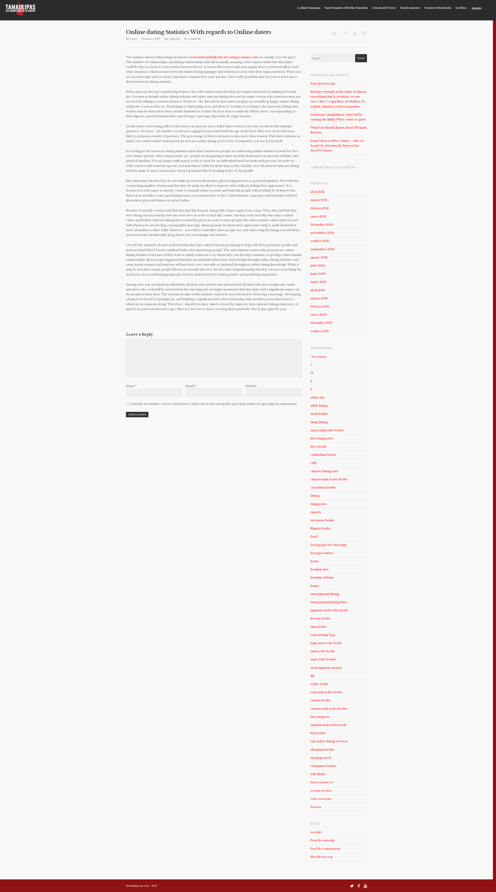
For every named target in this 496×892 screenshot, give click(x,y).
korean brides (320, 618)
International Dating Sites (328, 602)
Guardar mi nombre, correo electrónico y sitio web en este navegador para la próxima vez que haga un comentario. (214, 404)
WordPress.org (321, 857)
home (314, 561)
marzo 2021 (318, 200)
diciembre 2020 (321, 224)
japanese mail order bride (329, 610)
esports (315, 512)
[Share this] (345, 34)
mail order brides (323, 659)
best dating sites (321, 438)
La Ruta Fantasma (308, 7)
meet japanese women (326, 667)
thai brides (318, 733)
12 (311, 373)
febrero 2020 (320, 306)
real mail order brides (326, 692)
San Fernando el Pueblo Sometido (346, 7)
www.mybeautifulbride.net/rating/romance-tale (224, 57)
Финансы (315, 807)
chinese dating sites (324, 471)
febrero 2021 (319, 208)
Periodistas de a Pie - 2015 (141, 885)
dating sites (318, 504)
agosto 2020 (319, 257)
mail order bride (322, 651)
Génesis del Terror (384, 7)
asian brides (319, 414)
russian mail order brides (328, 708)
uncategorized (320, 757)
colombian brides (323, 487)
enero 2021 (318, 216)
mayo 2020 (318, 282)
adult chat (317, 397)
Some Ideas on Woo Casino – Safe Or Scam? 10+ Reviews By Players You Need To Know (337, 145)
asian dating (319, 422)
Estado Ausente (410, 7)
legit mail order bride (326, 643)
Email (191, 386)
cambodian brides (323, 454)
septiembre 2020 (322, 249)
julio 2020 (317, 265)
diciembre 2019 (321, 323)
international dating (324, 594)
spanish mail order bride (328, 725)
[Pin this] (363, 34)
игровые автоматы (321, 790)
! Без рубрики (318, 356)
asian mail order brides (327, 430)
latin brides (318, 627)
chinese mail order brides (329, 479)
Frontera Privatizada (438, 7)
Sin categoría (172, 38)
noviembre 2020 (322, 233)
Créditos (461, 7)
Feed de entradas (322, 840)
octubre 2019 (319, 331)
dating (314, 495)
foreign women (321, 553)
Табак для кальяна (321, 798)
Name (131, 386)
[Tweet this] (355, 34)
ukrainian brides (322, 749)
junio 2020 (318, 273)
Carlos (134, 38)
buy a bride (318, 446)
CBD (313, 463)
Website (251, 386)
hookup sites (319, 569)
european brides (322, 520)
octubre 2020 (320, 241)
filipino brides (320, 528)
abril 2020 (317, 290)
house (314, 586)
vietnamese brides (323, 766)
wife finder (318, 774)
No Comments (192, 38)
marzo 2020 (319, 298)
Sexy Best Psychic (323, 83)
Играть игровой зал (321, 782)
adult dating (318, 405)
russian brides (320, 700)
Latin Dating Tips (322, 635)
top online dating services (329, 741)
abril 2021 (317, 192)
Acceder (316, 832)
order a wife (319, 684)
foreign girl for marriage (328, 545)
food (313, 536)
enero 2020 (318, 314)
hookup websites (322, 577)
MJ (312, 676)
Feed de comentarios (325, 848)
